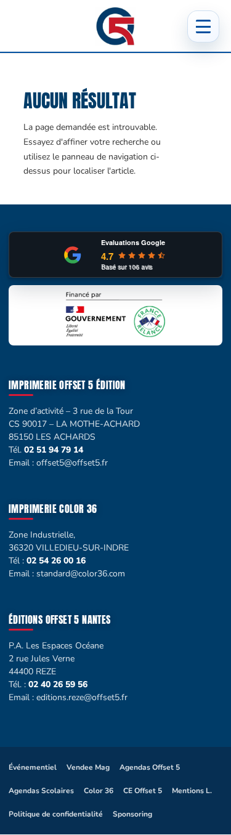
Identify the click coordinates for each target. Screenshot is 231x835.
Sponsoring (132, 814)
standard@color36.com (80, 573)
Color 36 (98, 791)
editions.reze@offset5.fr (82, 697)
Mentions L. (192, 791)
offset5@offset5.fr (72, 463)
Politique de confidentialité (56, 814)
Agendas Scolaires (41, 791)
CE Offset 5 (142, 791)
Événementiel (33, 767)
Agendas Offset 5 (150, 767)
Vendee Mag (88, 767)
